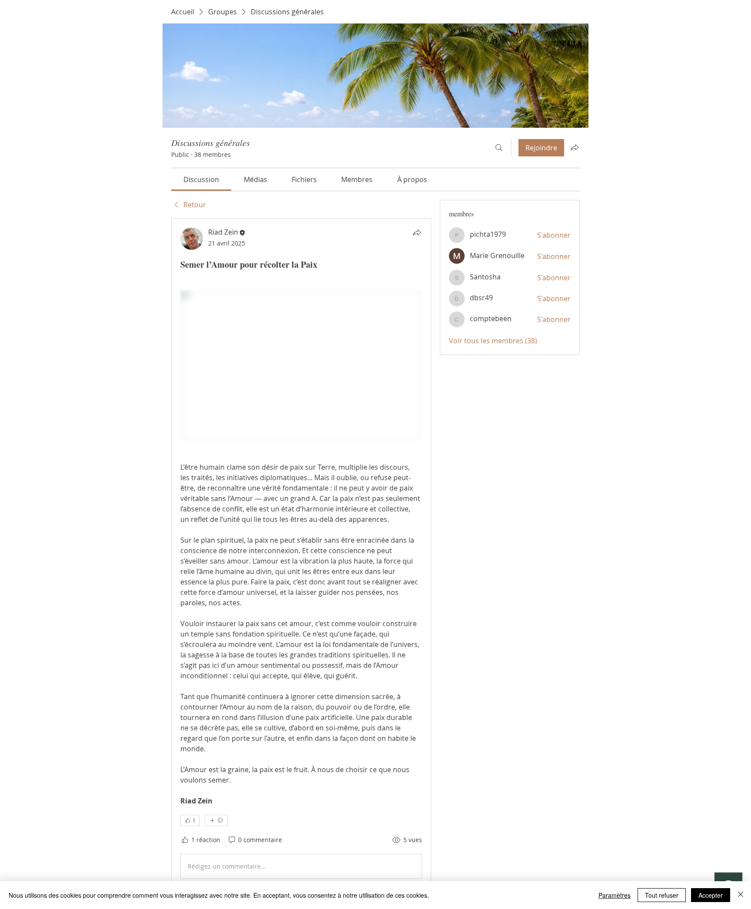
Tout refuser (661, 895)
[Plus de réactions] (216, 820)
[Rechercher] (499, 147)
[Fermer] (740, 895)
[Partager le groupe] (574, 147)
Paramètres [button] (614, 895)
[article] (301, 554)
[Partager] (417, 232)
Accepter (710, 895)
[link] (201, 179)
